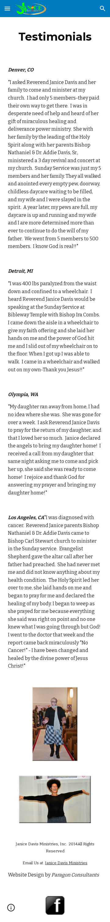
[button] (7, 8)
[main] (55, 36)
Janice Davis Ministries (66, 863)
